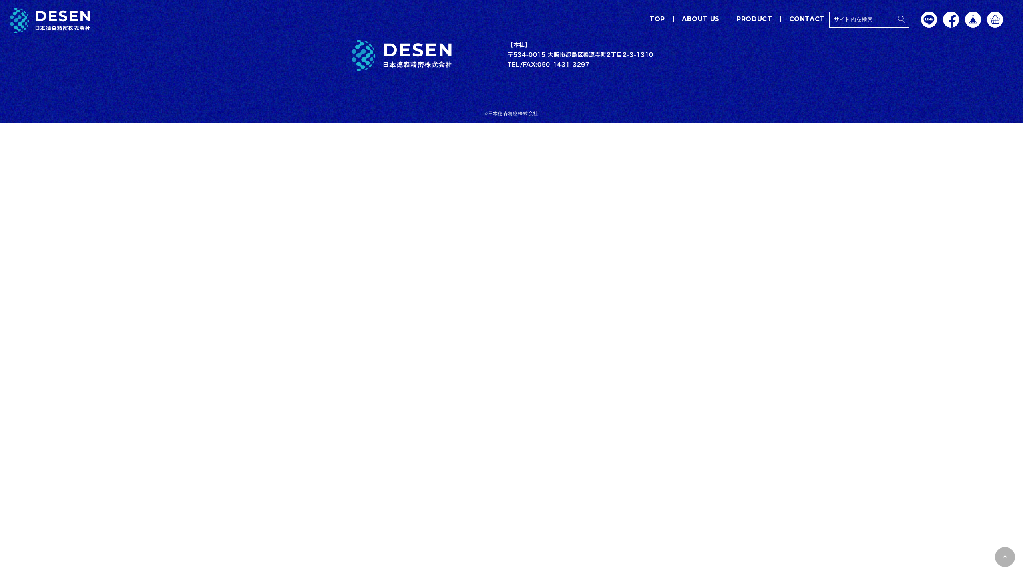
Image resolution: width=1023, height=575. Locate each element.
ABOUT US (701, 19)
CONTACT (807, 19)
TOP (657, 19)
